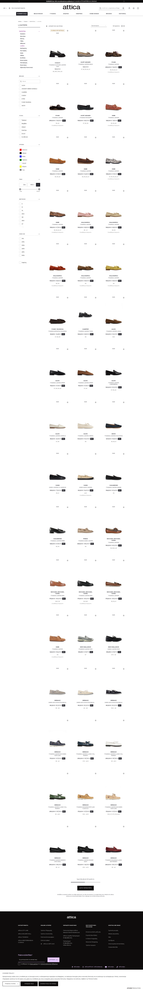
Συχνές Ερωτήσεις (91, 935)
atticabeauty (97, 966)
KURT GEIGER (85, 62)
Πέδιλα (22, 55)
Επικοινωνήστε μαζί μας (93, 932)
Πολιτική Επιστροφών (47, 937)
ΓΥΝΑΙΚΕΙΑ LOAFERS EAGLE (85, 64)
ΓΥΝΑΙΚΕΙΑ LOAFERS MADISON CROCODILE (57, 861)
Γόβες (21, 41)
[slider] (20, 189)
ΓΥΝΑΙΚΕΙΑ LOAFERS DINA (57, 595)
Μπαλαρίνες (23, 48)
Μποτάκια (22, 36)
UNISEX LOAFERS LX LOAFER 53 (57, 487)
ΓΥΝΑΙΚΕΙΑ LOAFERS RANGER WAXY (85, 861)
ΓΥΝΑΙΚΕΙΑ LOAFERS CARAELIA (57, 435)
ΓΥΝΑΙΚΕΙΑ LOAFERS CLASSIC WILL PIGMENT (85, 754)
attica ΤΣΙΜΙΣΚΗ (23, 937)
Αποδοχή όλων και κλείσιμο (48, 983)
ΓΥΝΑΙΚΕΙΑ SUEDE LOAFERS (85, 540)
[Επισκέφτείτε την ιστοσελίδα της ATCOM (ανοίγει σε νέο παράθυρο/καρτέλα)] (133, 988)
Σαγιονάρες (23, 65)
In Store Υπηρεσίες (91, 938)
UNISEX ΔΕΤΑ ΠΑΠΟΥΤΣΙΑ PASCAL (57, 702)
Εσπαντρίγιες (23, 60)
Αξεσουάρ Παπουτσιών (26, 67)
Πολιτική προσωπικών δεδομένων (49, 963)
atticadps (77, 966)
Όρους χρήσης (34, 963)
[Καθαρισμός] (120, 8)
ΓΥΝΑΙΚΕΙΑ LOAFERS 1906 (85, 649)
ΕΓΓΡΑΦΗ (52, 959)
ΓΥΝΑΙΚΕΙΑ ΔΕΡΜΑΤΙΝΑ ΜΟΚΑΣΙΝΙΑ (57, 331)
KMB (113, 115)
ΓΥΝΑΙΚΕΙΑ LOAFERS (113, 64)
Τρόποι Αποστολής (46, 933)
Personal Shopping (92, 942)
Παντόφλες (23, 50)
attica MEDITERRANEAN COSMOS (25, 941)
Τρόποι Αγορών (91, 945)
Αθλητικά (22, 43)
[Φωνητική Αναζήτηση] (123, 8)
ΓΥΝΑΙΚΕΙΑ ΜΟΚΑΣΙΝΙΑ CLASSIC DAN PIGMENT (113, 861)
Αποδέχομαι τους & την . (39, 963)
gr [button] (4, 8)
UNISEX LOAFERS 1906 (114, 649)
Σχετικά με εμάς (113, 930)
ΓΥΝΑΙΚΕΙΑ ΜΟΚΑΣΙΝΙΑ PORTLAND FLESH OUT (85, 808)
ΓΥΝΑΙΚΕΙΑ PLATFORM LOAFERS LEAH (57, 65)
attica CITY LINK (23, 930)
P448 (114, 62)
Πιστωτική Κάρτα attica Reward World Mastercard (71, 931)
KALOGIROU (85, 222)
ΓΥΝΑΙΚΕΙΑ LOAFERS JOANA (113, 331)
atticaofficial (89, 966)
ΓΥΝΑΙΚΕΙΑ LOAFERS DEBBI (57, 540)
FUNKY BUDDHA (57, 329)
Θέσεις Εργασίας (113, 933)
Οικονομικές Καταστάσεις (116, 943)
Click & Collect (45, 940)
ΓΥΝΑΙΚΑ (26, 21)
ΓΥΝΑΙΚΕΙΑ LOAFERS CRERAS (85, 435)
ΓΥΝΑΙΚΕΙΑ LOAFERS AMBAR (57, 382)
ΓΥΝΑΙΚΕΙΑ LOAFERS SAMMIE (113, 487)
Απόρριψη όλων (29, 983)
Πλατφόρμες (23, 62)
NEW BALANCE (85, 647)
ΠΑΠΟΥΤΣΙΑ (32, 21)
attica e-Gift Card (48, 943)
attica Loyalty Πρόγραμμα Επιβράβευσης (71, 936)
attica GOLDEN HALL (24, 933)
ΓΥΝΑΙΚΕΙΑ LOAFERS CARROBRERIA (113, 383)
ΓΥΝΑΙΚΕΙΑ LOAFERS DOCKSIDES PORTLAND (57, 754)
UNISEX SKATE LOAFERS (85, 487)
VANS (57, 485)
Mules (21, 53)
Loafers (22, 45)
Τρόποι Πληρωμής (46, 930)
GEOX (114, 433)
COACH (57, 62)
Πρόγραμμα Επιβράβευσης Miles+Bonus (67, 943)
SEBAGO (57, 700)
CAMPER (85, 329)
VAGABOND (113, 485)
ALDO (114, 329)
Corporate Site (113, 947)
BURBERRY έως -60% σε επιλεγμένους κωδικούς (59, 1)
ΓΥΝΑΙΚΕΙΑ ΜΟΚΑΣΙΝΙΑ (85, 117)
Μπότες (22, 38)
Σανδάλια (22, 57)
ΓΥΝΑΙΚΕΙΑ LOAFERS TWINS (85, 331)
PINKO (85, 538)
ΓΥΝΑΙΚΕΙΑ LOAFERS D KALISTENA (114, 435)
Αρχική (20, 21)
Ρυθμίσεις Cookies (10, 983)
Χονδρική (111, 940)
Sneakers (22, 33)
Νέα (109, 937)
